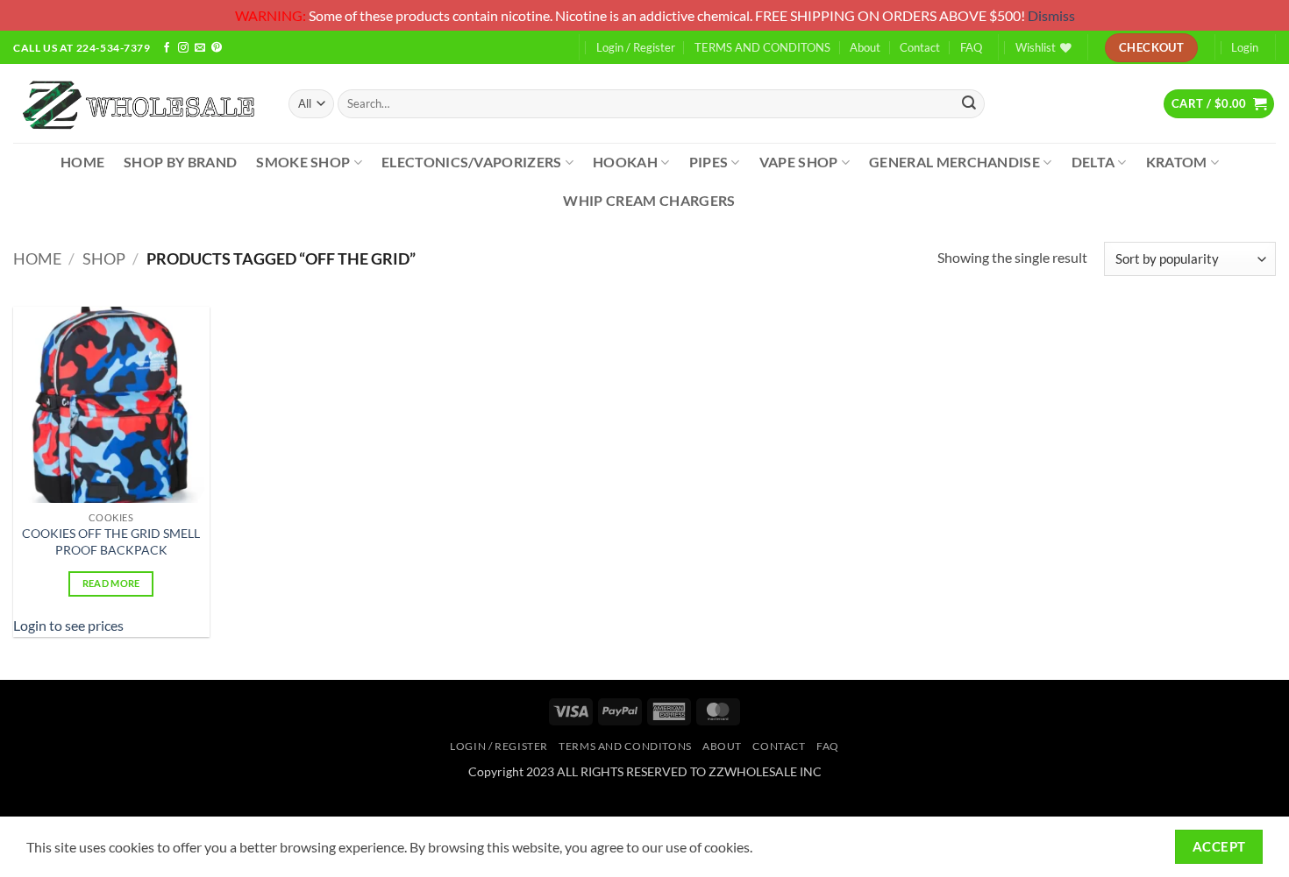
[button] (1219, 103)
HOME (82, 161)
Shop (103, 258)
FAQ (971, 47)
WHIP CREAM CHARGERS (649, 200)
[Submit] (969, 103)
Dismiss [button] (1051, 15)
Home (37, 258)
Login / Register (635, 47)
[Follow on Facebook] (166, 48)
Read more (111, 583)
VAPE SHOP (798, 161)
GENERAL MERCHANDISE (954, 161)
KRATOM (1176, 161)
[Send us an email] (200, 48)
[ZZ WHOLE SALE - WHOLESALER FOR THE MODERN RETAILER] (137, 104)
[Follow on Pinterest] (216, 48)
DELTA (1093, 161)
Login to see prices (68, 625)
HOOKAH (625, 161)
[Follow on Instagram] (183, 48)
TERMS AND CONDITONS (762, 47)
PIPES (709, 161)
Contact (920, 47)
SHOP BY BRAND (180, 161)
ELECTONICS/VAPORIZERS (471, 161)
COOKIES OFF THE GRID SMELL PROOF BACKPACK (111, 541)
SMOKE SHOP (303, 161)
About (865, 47)
